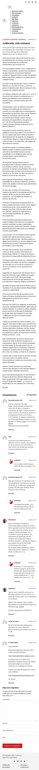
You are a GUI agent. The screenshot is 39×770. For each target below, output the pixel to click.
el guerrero (11, 588)
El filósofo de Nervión (10, 39)
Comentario (6, 699)
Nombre (5, 723)
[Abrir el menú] (4, 20)
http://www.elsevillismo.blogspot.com (21, 656)
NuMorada (22, 39)
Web (4, 737)
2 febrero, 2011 (32, 400)
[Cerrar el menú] (10, 7)
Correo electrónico (8, 730)
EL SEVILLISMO (13, 642)
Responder (11, 429)
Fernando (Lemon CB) (15, 400)
